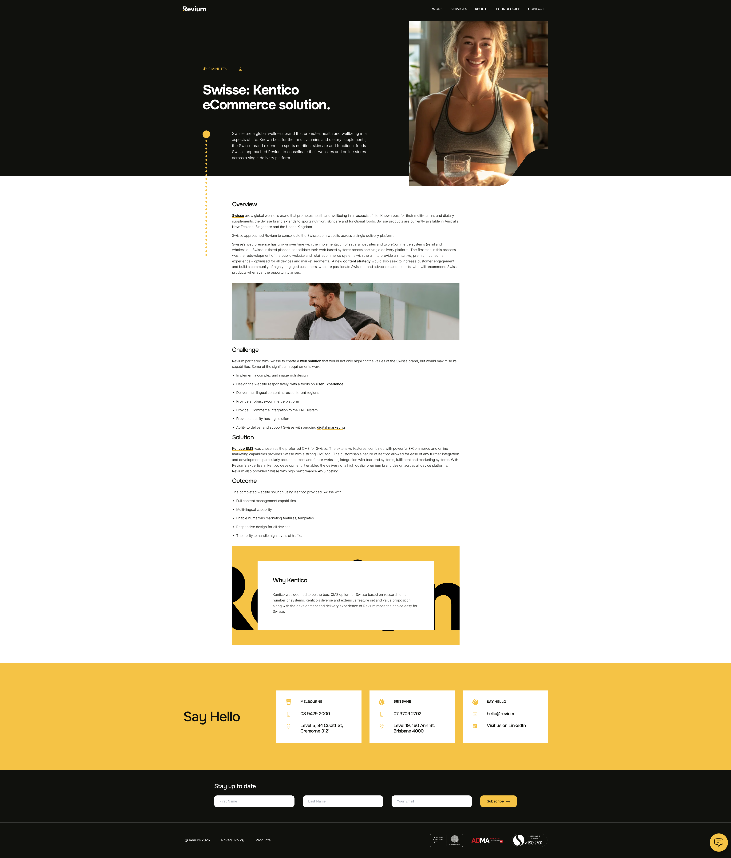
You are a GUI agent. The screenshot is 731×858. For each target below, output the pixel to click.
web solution (310, 361)
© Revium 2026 (197, 840)
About (480, 9)
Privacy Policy (232, 840)
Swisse (238, 215)
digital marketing (331, 427)
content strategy (357, 261)
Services (458, 9)
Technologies (507, 9)
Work (437, 9)
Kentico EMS (242, 448)
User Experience (329, 384)
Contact (536, 9)
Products (263, 840)
